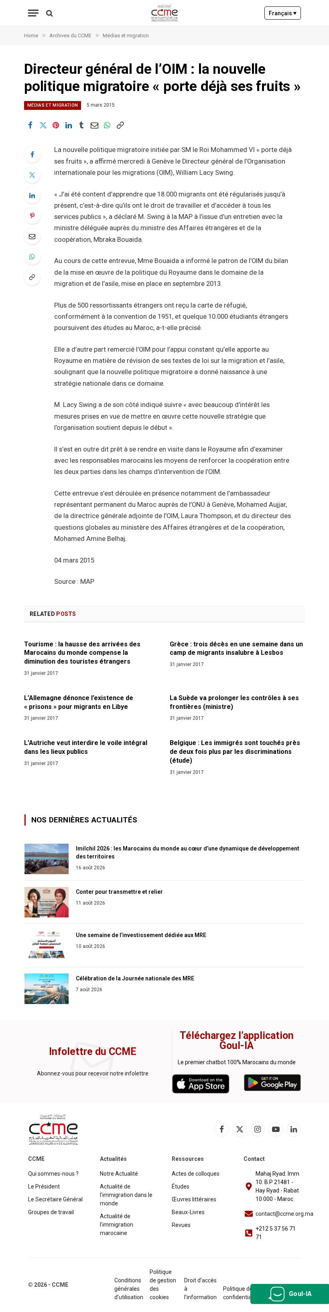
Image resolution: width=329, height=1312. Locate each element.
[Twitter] (32, 175)
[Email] (32, 236)
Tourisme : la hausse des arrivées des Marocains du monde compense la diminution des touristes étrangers (82, 653)
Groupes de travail (51, 1212)
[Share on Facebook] (30, 125)
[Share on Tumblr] (81, 125)
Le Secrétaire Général (55, 1199)
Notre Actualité (119, 1173)
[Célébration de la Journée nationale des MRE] (46, 989)
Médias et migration (52, 105)
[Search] (49, 13)
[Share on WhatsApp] (107, 125)
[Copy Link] (120, 125)
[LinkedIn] (32, 195)
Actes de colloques (195, 1173)
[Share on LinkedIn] (69, 125)
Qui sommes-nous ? (53, 1173)
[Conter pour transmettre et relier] (46, 902)
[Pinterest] (32, 216)
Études (180, 1186)
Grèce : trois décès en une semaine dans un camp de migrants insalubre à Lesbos (236, 648)
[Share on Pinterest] (56, 125)
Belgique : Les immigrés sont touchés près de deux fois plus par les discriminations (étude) (235, 751)
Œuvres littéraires (194, 1199)
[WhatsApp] (32, 257)
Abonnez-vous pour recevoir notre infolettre (92, 1073)
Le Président (44, 1186)
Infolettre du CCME (92, 1051)
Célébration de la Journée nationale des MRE (135, 978)
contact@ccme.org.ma (284, 1214)
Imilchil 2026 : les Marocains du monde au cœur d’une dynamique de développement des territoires (187, 852)
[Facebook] (32, 154)
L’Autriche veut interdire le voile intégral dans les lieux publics (85, 747)
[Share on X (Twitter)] (43, 125)
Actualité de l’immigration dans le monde (126, 1195)
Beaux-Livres (188, 1212)
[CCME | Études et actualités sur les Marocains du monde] (165, 13)
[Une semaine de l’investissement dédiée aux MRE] (46, 945)
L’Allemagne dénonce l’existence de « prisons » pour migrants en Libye (78, 702)
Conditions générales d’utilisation (128, 1288)
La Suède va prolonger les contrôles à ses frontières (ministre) (234, 702)
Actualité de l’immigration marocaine (116, 1224)
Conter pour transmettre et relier (119, 892)
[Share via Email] (94, 125)
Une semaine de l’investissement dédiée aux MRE (141, 935)
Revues (181, 1225)
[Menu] (33, 13)
